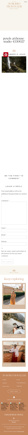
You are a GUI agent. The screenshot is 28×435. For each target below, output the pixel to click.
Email (3, 234)
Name (3, 228)
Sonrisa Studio (20, 431)
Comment (5, 200)
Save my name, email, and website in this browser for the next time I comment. (13, 253)
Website (4, 241)
